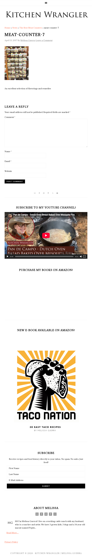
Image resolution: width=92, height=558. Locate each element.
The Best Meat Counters (30, 28)
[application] (46, 235)
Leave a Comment (44, 40)
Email (8, 161)
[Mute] (81, 256)
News (15, 28)
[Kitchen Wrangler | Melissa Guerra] (46, 21)
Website (8, 171)
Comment (10, 117)
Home (7, 28)
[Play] (7, 256)
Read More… (13, 533)
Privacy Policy (11, 542)
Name (8, 151)
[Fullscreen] (84, 256)
